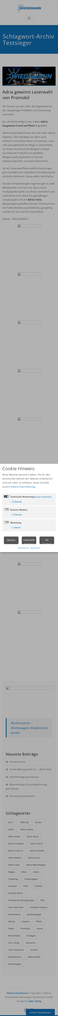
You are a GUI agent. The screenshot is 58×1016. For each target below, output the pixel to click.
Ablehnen (11, 540)
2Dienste (16, 514)
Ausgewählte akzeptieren (29, 541)
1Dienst (15, 527)
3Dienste (16, 501)
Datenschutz (23, 548)
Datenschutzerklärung (23, 486)
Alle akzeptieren (47, 541)
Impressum (35, 548)
